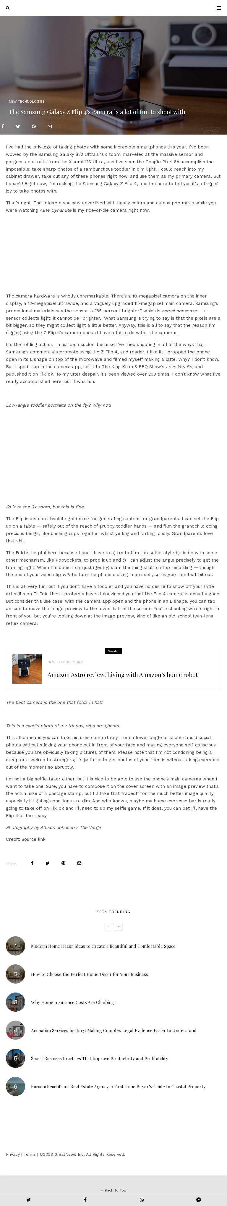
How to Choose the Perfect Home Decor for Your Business (89, 974)
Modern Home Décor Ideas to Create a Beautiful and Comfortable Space (103, 946)
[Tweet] (18, 126)
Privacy (13, 1154)
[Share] (2, 126)
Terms (30, 1154)
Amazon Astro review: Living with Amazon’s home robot (123, 674)
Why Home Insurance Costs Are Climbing (72, 1002)
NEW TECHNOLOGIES (27, 101)
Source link (34, 839)
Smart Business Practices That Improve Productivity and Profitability (99, 1058)
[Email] (50, 126)
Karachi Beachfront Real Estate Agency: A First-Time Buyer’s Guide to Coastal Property (118, 1086)
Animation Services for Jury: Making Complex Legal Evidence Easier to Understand (114, 1030)
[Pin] (34, 126)
